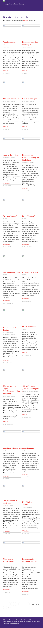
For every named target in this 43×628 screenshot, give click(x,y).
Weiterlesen (6, 71)
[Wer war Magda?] (12, 206)
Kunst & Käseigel (29, 99)
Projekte (6, 47)
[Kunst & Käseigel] (31, 88)
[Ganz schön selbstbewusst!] (12, 549)
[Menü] (37, 4)
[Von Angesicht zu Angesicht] (12, 491)
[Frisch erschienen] (31, 316)
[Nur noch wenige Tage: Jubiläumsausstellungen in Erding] (12, 376)
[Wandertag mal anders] (12, 32)
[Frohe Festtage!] (31, 206)
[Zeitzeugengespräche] (12, 262)
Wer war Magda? (10, 216)
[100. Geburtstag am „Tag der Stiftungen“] (31, 376)
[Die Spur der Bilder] (12, 88)
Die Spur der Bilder (11, 99)
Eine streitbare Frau (30, 272)
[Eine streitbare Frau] (31, 262)
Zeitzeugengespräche (11, 272)
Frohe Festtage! (28, 216)
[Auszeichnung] (31, 437)
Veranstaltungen (9, 101)
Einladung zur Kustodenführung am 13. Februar (30, 157)
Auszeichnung (28, 448)
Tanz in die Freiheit (11, 155)
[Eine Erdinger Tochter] (31, 492)
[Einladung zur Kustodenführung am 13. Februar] (31, 145)
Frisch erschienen (29, 327)
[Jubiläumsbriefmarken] (12, 437)
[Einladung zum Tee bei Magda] (31, 32)
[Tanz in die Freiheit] (12, 145)
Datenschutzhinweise (14, 623)
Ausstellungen (8, 332)
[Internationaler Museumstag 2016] (31, 549)
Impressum (6, 623)
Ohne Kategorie (8, 505)
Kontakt (25, 20)
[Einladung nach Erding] (12, 316)
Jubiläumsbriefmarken (12, 448)
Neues (24, 47)
